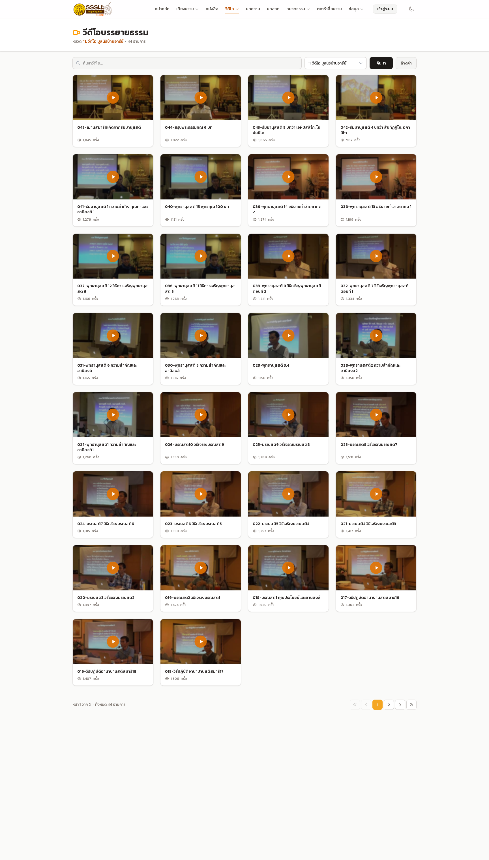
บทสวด (273, 9)
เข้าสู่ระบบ (385, 9)
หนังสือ (212, 9)
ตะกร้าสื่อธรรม (329, 9)
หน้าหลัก (162, 9)
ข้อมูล (354, 9)
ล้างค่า (406, 63)
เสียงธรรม (185, 9)
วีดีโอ (229, 9)
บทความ (253, 9)
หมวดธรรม (295, 9)
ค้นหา (381, 63)
